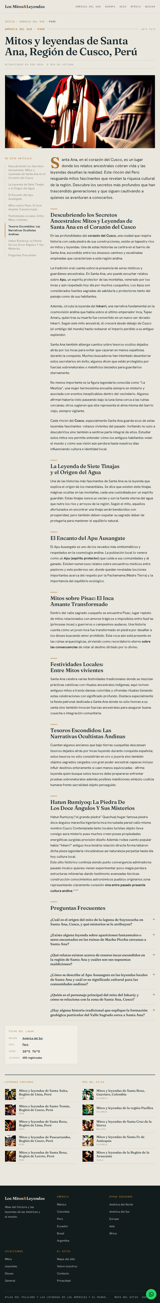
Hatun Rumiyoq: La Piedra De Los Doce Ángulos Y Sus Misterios (26, 244)
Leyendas (11, 1266)
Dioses (9, 1273)
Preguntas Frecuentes (22, 255)
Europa (110, 6)
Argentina (63, 1240)
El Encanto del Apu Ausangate (20, 197)
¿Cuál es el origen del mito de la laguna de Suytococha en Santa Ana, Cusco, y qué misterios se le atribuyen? (96, 922)
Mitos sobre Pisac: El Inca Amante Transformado (25, 207)
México (61, 1204)
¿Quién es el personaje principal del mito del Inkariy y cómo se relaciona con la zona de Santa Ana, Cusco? (94, 997)
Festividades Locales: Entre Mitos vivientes (26, 218)
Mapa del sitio (66, 1259)
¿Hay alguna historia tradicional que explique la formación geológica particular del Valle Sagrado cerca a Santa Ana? (99, 1012)
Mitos (8, 1259)
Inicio (10, 21)
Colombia (63, 1211)
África (136, 6)
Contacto (63, 1273)
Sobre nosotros (67, 1266)
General (10, 1280)
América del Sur (88, 6)
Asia (123, 6)
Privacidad (64, 1280)
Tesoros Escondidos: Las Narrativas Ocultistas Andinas (24, 230)
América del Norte (121, 1204)
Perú (52, 21)
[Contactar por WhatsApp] (151, 1294)
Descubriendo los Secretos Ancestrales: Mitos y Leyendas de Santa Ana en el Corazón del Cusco (26, 172)
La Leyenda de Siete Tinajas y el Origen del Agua (26, 186)
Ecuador (62, 1226)
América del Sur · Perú (25, 29)
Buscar (150, 6)
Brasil (60, 1233)
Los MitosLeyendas (25, 6)
